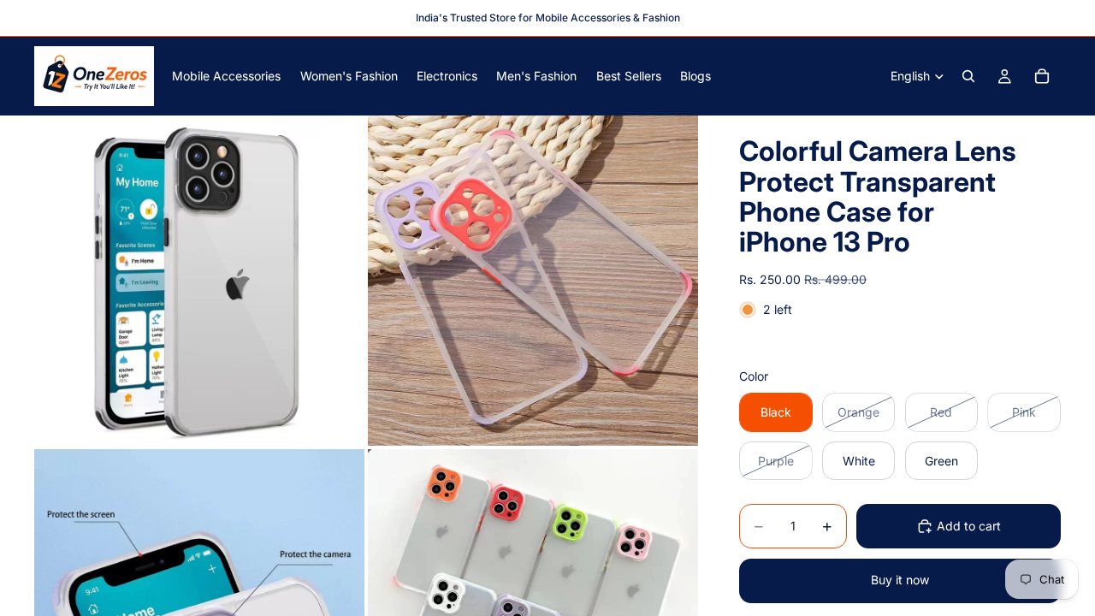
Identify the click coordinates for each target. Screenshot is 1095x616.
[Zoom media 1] (199, 281)
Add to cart (969, 525)
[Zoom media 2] (533, 281)
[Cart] (1042, 76)
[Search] (968, 76)
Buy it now (900, 579)
